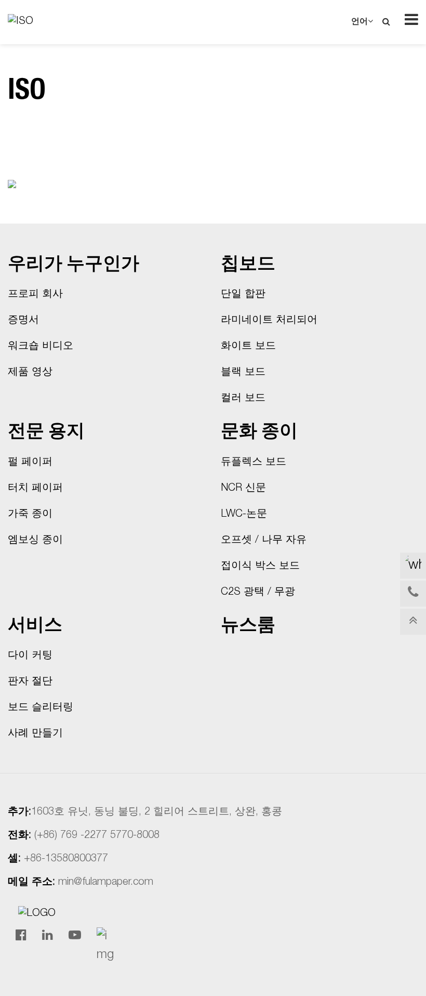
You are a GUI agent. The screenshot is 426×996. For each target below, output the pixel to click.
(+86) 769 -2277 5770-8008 (96, 836)
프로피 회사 (35, 295)
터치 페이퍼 (35, 488)
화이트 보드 (248, 347)
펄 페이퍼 (30, 462)
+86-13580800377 (66, 859)
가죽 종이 (30, 514)
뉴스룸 (248, 627)
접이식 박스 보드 (260, 566)
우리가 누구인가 (73, 265)
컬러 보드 (243, 399)
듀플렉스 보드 (253, 462)
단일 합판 (243, 295)
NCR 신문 (243, 488)
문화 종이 (259, 433)
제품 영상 (30, 373)
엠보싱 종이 (35, 540)
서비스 (35, 627)
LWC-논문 (244, 514)
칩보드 (248, 265)
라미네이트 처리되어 (269, 321)
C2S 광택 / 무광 (258, 592)
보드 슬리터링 (40, 708)
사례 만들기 (35, 734)
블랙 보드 (243, 373)
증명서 (23, 321)
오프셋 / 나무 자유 (264, 540)
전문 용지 (46, 433)
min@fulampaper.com (105, 882)
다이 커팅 (30, 656)
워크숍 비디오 (40, 347)
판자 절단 (30, 682)
